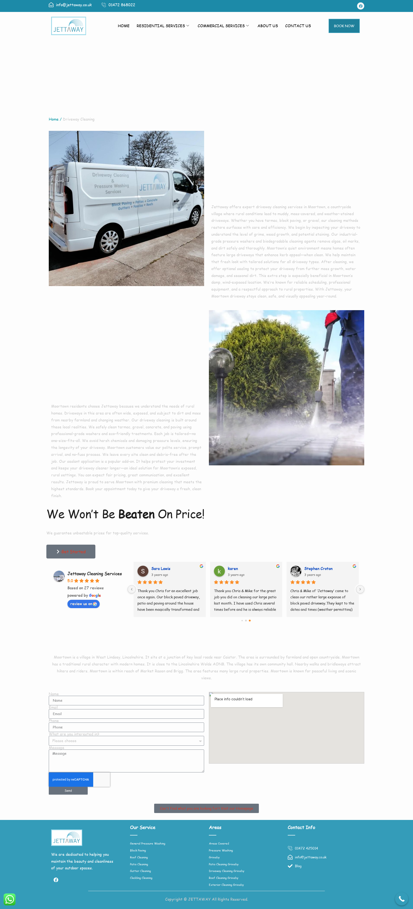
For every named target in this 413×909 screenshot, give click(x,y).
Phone (54, 721)
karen (233, 568)
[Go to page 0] (242, 620)
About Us (267, 25)
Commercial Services (221, 25)
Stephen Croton (318, 568)
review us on (81, 603)
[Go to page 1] (246, 620)
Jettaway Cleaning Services (94, 573)
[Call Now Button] (401, 898)
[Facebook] (360, 6)
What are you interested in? (74, 734)
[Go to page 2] (250, 621)
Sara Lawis (160, 568)
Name (54, 694)
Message (56, 748)
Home (124, 25)
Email (53, 707)
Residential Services (161, 25)
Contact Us (298, 25)
